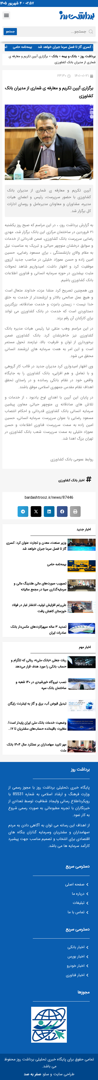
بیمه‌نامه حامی (27, 47)
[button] (6, 15)
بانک (55, 56)
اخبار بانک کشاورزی (71, 480)
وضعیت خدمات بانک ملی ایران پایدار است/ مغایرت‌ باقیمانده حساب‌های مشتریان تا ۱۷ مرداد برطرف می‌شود (37, 728)
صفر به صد (32, 1074)
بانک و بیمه (69, 56)
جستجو (10, 31)
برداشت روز (88, 56)
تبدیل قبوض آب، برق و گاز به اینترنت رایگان (37, 703)
